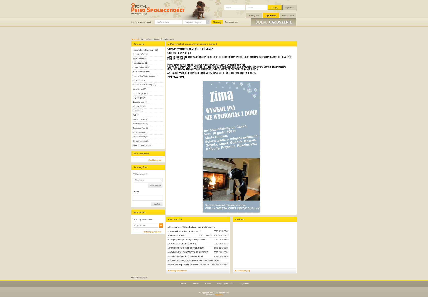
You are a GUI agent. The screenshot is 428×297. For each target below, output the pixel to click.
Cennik (208, 284)
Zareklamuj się (154, 160)
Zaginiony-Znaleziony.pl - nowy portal (186, 256)
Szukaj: (136, 192)
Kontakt (183, 284)
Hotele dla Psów (139, 72)
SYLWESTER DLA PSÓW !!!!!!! (182, 244)
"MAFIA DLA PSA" (177, 235)
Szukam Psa (138, 80)
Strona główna (146, 39)
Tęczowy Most (139, 93)
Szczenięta (137, 59)
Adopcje (136, 106)
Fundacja (136, 111)
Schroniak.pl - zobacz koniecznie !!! (185, 231)
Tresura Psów (138, 54)
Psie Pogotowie (139, 119)
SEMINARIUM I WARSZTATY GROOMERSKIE (188, 252)
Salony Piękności (140, 67)
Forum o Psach (139, 132)
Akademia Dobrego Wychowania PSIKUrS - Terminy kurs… (195, 260)
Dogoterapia (138, 98)
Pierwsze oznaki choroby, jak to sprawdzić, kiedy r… (192, 227)
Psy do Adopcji (139, 137)
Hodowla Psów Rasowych (143, 50)
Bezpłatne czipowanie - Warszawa (184, 265)
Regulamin (244, 284)
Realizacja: (214, 294)
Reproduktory (138, 63)
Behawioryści (138, 89)
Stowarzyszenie (139, 141)
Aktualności (158, 39)
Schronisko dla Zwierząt (142, 85)
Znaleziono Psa (139, 124)
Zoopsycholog (138, 102)
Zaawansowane (231, 22)
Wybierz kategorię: (140, 174)
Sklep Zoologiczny (140, 145)
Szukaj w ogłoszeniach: (141, 22)
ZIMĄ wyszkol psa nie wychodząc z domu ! (188, 240)
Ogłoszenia (271, 15)
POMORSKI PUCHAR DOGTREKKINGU (186, 248)
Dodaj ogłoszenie (274, 22)
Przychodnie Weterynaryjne (144, 76)
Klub (134, 115)
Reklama (195, 284)
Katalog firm (254, 16)
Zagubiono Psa (139, 128)
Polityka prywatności (152, 232)
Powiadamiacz (288, 16)
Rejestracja (289, 8)
